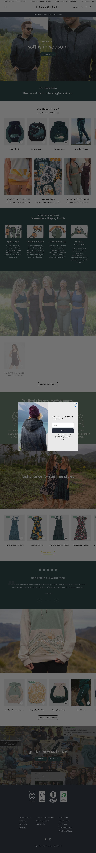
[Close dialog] (75, 405)
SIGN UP (63, 431)
